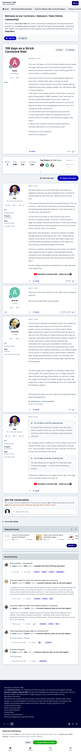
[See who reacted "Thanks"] (39, 642)
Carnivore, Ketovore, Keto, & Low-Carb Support (54, 583)
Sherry (69, 151)
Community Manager (15, 201)
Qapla (77, 538)
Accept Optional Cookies (46, 742)
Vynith (27, 583)
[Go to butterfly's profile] (52, 165)
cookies (16, 734)
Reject (28, 742)
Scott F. (15, 583)
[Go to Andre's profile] (14, 62)
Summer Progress (17, 649)
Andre (14, 71)
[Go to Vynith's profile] (6, 607)
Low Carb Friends (27, 717)
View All (70, 545)
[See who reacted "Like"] (34, 624)
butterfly (68, 281)
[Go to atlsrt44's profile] (47, 165)
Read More (9, 31)
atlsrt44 (14, 300)
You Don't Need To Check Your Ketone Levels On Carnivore (33, 580)
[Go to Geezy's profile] (6, 564)
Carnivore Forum (13, 690)
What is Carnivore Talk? (12, 708)
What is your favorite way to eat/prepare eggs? (53, 536)
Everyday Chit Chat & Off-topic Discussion (49, 566)
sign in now (51, 503)
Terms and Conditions (12, 710)
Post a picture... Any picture (21, 563)
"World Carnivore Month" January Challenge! (21, 536)
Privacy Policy (9, 712)
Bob (14, 198)
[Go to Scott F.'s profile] (6, 581)
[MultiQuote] (30, 281)
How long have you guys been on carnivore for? (29, 631)
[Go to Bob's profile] (42, 165)
